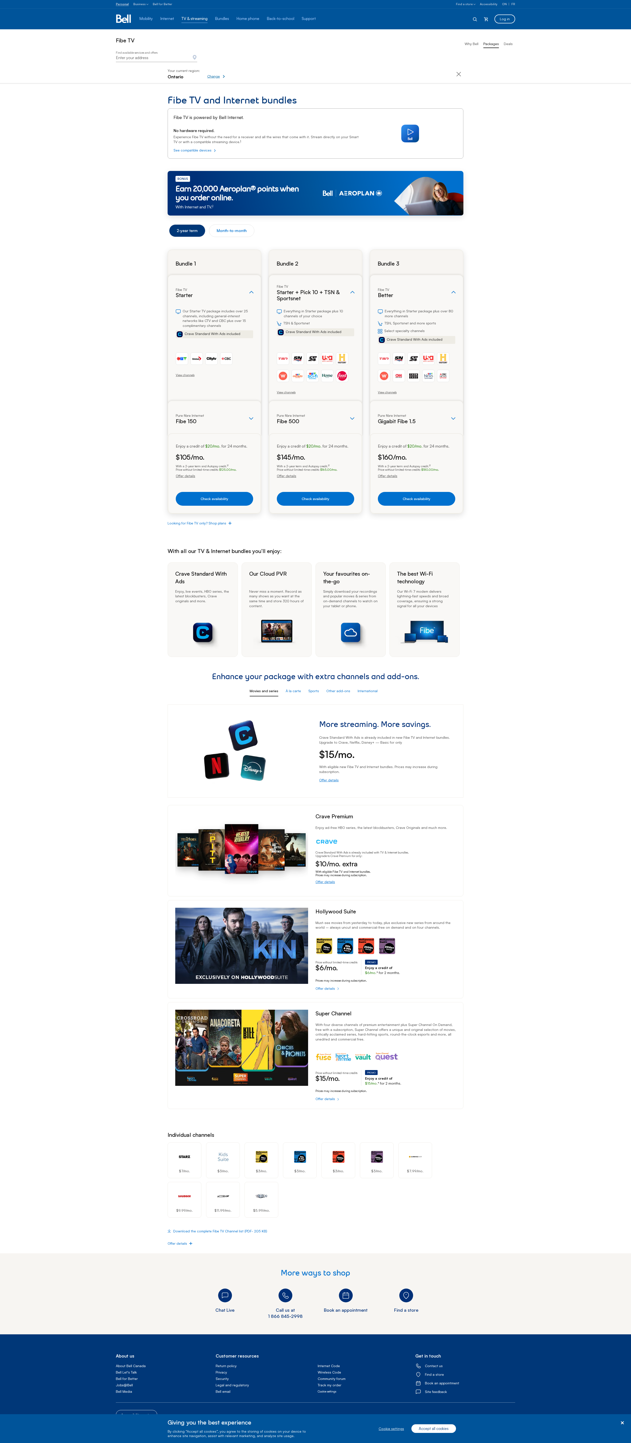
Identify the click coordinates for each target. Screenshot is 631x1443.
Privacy (221, 1372)
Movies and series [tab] (264, 691)
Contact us (434, 1366)
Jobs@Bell (124, 1385)
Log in (505, 19)
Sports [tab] (313, 691)
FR (513, 4)
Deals (508, 44)
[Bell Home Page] (124, 19)
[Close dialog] (622, 1423)
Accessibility (488, 4)
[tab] (187, 230)
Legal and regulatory (232, 1385)
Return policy (226, 1366)
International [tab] (368, 691)
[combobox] (156, 57)
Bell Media (124, 1391)
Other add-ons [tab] (338, 691)
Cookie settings (391, 1428)
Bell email (223, 1391)
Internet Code (329, 1366)
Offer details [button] (185, 476)
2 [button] (212, 206)
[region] (315, 1428)
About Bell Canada (131, 1366)
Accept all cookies (434, 1428)
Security (222, 1378)
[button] (233, 74)
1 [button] (240, 141)
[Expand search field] (475, 19)
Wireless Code (329, 1372)
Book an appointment (442, 1383)
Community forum (332, 1378)
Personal (122, 4)
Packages (491, 44)
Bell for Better (162, 4)
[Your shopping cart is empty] (486, 19)
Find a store (464, 4)
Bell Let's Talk (126, 1372)
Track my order (329, 1385)
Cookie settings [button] (327, 1391)
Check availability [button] (214, 499)
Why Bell (471, 44)
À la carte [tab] (293, 691)
